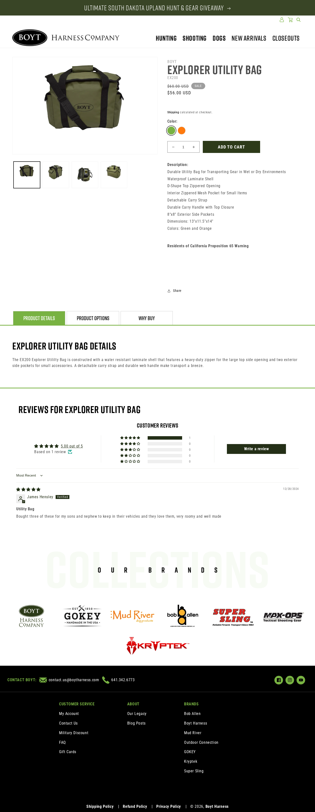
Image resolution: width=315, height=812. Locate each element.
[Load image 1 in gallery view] (27, 175)
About (133, 704)
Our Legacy (137, 713)
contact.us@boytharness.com (74, 680)
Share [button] (177, 291)
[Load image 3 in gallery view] (56, 175)
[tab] (39, 318)
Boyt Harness (195, 723)
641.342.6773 (123, 680)
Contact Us (68, 723)
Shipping (173, 112)
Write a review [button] (256, 449)
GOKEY (190, 751)
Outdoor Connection (201, 742)
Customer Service (77, 704)
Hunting (166, 38)
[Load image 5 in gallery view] (114, 175)
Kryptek (190, 761)
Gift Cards (67, 751)
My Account (69, 713)
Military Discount (73, 732)
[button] (298, 20)
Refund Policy (135, 806)
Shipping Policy (100, 806)
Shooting (195, 38)
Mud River (192, 732)
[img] (28, 489)
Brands (191, 704)
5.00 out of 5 (72, 446)
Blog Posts (136, 723)
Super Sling (194, 771)
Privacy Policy (168, 806)
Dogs (219, 38)
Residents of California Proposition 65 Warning (208, 246)
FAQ (62, 742)
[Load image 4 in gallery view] (85, 175)
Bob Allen (192, 713)
